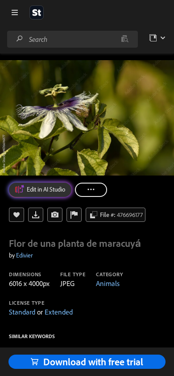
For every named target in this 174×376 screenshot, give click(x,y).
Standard (22, 311)
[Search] (20, 39)
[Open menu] (14, 12)
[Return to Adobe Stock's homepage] (36, 12)
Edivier (24, 255)
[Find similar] (124, 39)
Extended (59, 311)
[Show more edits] (91, 190)
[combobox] (72, 39)
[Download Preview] (35, 215)
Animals (108, 283)
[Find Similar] (54, 215)
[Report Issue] (74, 215)
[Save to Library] (16, 215)
